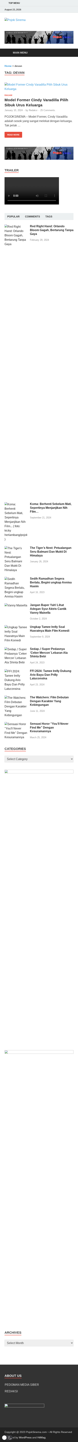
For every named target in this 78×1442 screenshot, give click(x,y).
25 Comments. (48, 110)
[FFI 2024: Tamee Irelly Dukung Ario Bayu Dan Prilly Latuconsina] (16, 671)
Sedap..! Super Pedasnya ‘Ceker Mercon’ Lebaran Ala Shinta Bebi (49, 652)
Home (8, 65)
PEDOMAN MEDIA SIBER (22, 1384)
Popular (13, 216)
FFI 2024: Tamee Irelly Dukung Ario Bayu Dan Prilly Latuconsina (50, 674)
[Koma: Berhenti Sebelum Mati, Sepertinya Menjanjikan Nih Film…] (16, 504)
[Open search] (69, 53)
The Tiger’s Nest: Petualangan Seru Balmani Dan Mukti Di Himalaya (50, 551)
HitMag (41, 1437)
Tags (48, 216)
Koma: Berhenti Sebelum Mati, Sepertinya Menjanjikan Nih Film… (50, 507)
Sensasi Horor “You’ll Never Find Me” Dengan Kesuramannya (49, 727)
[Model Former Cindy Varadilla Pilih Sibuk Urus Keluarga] (39, 86)
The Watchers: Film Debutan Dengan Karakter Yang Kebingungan (49, 701)
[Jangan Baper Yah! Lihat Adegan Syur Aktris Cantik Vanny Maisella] (16, 605)
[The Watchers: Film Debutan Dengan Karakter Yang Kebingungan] (16, 697)
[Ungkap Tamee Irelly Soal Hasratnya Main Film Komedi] (16, 627)
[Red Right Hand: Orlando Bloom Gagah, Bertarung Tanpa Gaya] (16, 226)
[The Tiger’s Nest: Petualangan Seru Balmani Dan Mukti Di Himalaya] (16, 548)
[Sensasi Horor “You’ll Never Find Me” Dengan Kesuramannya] (16, 724)
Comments (32, 216)
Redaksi (33, 110)
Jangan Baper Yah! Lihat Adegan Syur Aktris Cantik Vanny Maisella (48, 608)
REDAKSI (11, 1391)
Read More (12, 134)
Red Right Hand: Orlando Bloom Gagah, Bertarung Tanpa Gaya (51, 230)
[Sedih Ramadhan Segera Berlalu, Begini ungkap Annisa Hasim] (16, 579)
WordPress (25, 1437)
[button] (7, 1437)
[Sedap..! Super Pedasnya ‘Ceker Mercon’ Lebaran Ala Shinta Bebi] (16, 649)
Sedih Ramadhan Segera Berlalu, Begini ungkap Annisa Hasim (51, 582)
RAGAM (8, 95)
